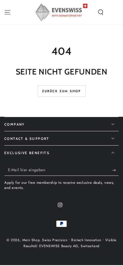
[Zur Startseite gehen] (61, 12)
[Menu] (7, 12)
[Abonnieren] (115, 170)
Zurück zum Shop (61, 91)
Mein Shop (30, 240)
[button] (100, 12)
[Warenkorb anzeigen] (115, 12)
